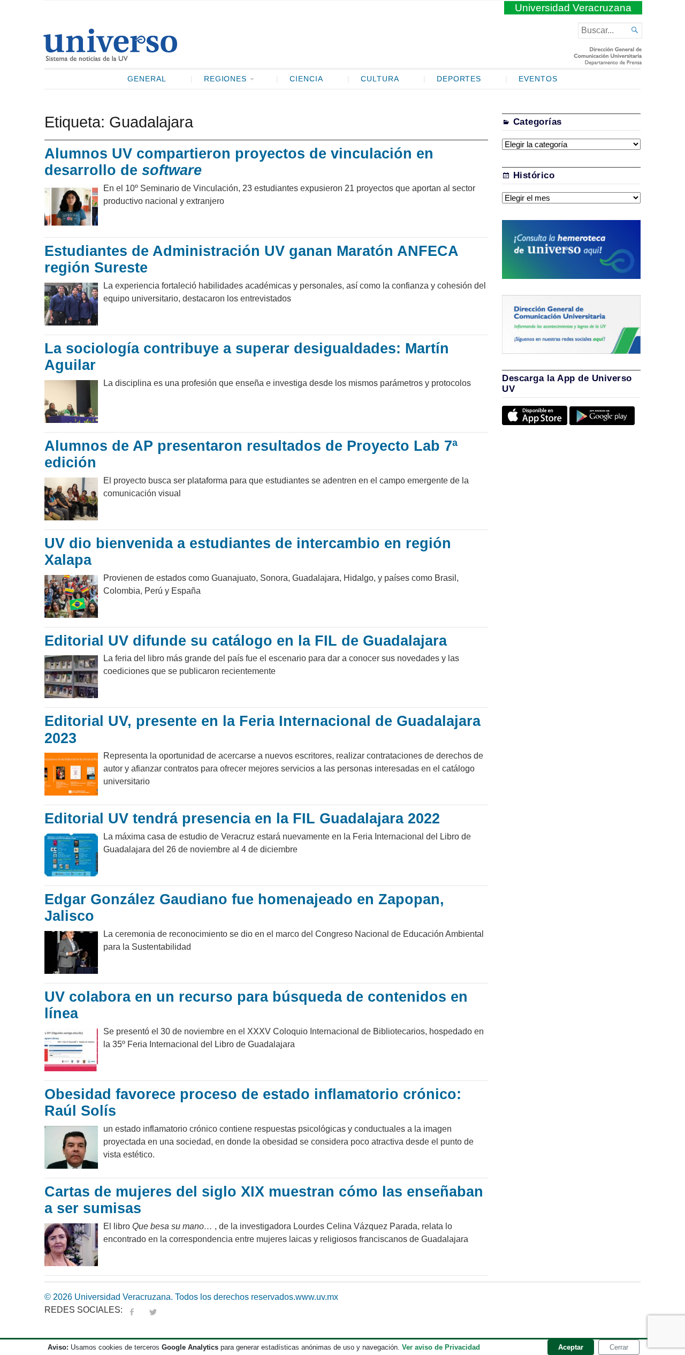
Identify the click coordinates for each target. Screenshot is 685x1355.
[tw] (153, 1309)
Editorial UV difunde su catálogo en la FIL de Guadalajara (245, 641)
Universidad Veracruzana (573, 7)
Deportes (459, 79)
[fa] (132, 1309)
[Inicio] (110, 57)
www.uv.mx (316, 1296)
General (146, 79)
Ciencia (306, 79)
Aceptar (570, 1347)
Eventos (538, 79)
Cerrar (619, 1347)
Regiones (225, 79)
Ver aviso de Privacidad (441, 1347)
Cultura (380, 79)
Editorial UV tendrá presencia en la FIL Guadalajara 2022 (242, 819)
